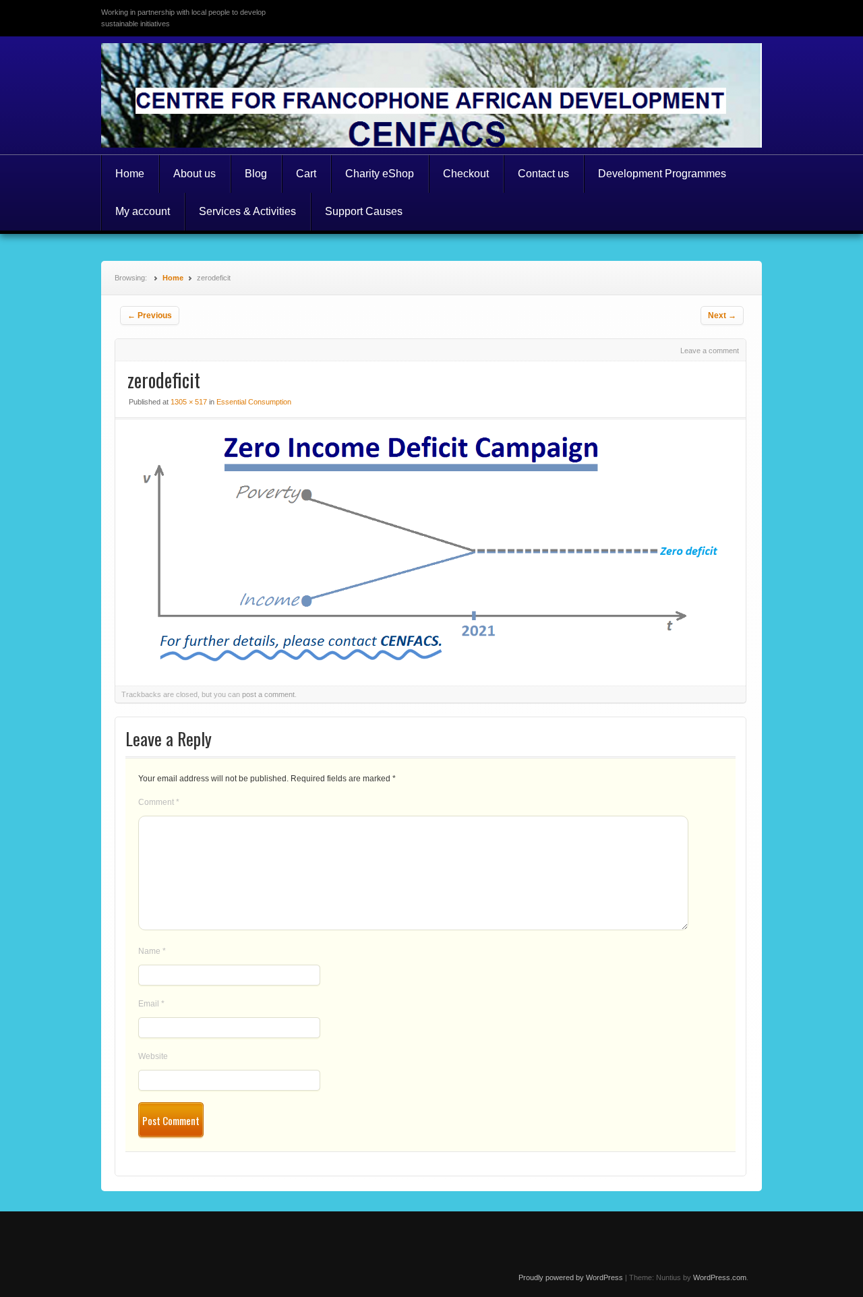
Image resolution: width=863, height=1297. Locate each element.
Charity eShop (379, 173)
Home (129, 173)
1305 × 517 (189, 402)
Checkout (466, 173)
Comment (158, 802)
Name (152, 951)
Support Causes (364, 211)
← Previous (149, 315)
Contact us (543, 173)
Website (153, 1056)
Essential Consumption (253, 402)
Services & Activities (247, 211)
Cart (306, 173)
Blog (256, 173)
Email (151, 1003)
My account (142, 211)
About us (194, 173)
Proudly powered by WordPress (570, 1277)
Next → (722, 315)
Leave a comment (709, 350)
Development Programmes (662, 173)
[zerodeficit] (430, 661)
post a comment (268, 694)
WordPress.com (719, 1277)
